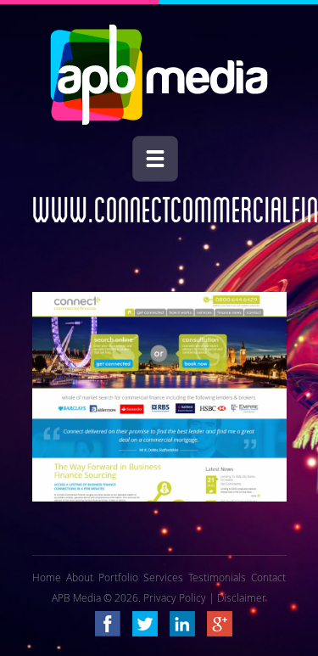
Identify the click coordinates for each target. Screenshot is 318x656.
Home (46, 577)
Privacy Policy (174, 597)
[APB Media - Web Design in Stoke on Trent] (159, 121)
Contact (268, 577)
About (79, 577)
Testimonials (217, 577)
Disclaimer (241, 597)
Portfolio (118, 577)
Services (163, 577)
